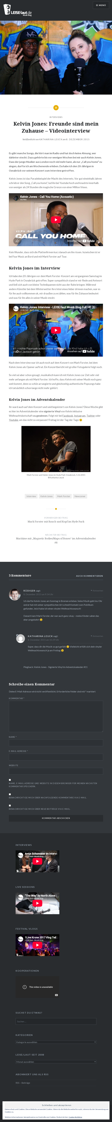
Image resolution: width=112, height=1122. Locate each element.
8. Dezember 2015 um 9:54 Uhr (38, 594)
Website (13, 765)
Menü (102, 5)
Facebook (67, 415)
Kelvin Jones (46, 496)
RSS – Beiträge (23, 1082)
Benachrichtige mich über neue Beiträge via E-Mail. (39, 809)
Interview (31, 496)
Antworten (98, 590)
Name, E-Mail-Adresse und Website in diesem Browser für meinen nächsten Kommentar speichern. (53, 785)
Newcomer (80, 496)
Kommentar (16, 698)
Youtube (13, 419)
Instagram (79, 415)
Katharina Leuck (50, 139)
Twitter (90, 415)
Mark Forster (63, 496)
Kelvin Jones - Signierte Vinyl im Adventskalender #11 (61, 667)
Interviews (56, 117)
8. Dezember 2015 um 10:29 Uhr (43, 639)
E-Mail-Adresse (18, 751)
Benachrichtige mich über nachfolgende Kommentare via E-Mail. (48, 797)
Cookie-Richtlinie (75, 1117)
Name (13, 737)
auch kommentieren (89, 576)
